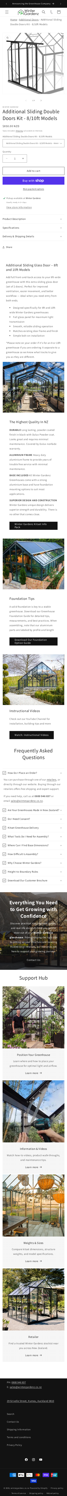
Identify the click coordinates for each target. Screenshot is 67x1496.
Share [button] (9, 247)
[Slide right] (41, 100)
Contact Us (33, 960)
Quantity (7, 151)
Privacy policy (57, 1488)
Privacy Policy (14, 1445)
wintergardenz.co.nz (20, 1488)
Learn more (31, 1073)
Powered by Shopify (39, 1488)
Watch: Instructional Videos (32, 735)
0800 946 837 (19, 1382)
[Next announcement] (60, 4)
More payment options (33, 189)
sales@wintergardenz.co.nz (27, 800)
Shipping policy (36, 1493)
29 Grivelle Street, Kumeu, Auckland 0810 (30, 1401)
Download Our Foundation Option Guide (31, 641)
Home (13, 19)
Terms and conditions (19, 1437)
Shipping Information (19, 1429)
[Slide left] (26, 100)
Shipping (19, 131)
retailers (51, 779)
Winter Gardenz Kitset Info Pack (31, 525)
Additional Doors (29, 19)
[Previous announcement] (6, 4)
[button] (7, 12)
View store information (19, 207)
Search (10, 1413)
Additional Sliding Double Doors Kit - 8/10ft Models (27, 136)
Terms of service (19, 1493)
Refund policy (53, 1493)
